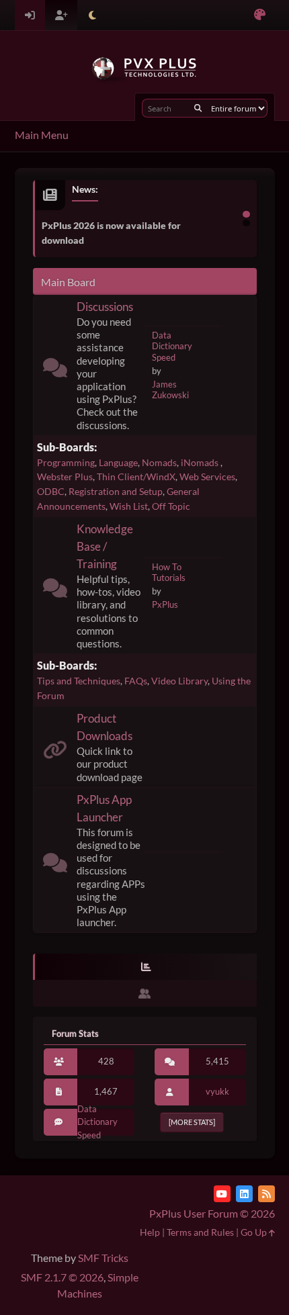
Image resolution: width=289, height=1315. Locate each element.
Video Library (179, 680)
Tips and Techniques (78, 680)
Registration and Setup (116, 491)
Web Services (207, 476)
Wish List (129, 506)
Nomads (159, 462)
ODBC (51, 491)
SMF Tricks (103, 1257)
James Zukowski (170, 390)
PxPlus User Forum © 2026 (212, 1213)
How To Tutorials (168, 572)
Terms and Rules (200, 1232)
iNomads (200, 462)
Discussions (105, 307)
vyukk (217, 1091)
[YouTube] (222, 1193)
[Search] (198, 108)
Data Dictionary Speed (172, 346)
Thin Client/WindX (136, 476)
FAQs (135, 680)
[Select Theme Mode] (92, 15)
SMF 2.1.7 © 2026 (62, 1277)
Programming (66, 462)
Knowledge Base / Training (105, 546)
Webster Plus (65, 476)
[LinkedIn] (244, 1193)
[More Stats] (192, 1122)
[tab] (145, 967)
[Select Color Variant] (260, 15)
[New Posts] (55, 370)
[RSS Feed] (266, 1193)
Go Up (255, 1232)
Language (118, 462)
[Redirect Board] (55, 752)
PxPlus (165, 604)
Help (150, 1232)
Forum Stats (75, 1033)
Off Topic (171, 506)
